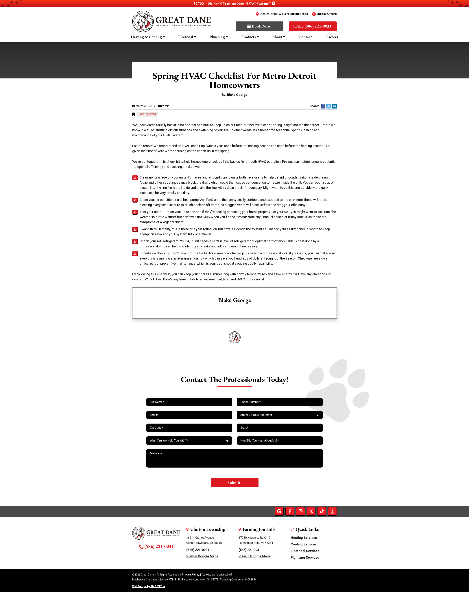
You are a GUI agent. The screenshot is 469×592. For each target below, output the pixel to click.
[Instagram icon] (300, 511)
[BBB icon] (332, 511)
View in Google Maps (202, 556)
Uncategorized (147, 114)
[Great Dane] (171, 21)
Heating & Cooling (146, 36)
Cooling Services (304, 544)
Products (248, 36)
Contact (305, 36)
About (277, 36)
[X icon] (311, 511)
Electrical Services (305, 551)
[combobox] (280, 415)
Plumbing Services (305, 557)
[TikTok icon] (321, 511)
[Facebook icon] (290, 511)
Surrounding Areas (295, 14)
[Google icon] (279, 511)
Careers (332, 36)
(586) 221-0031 (159, 546)
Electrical (185, 36)
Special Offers (326, 14)
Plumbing (217, 36)
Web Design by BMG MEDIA (148, 586)
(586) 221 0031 (250, 550)
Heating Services (304, 538)
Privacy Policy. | (191, 574)
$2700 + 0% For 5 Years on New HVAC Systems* (233, 3)
